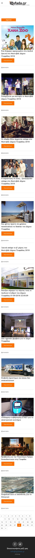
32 (2, 528)
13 (22, 519)
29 (23, 525)
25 (6, 525)
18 (10, 522)
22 (28, 522)
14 (26, 519)
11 (13, 519)
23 (32, 522)
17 (6, 522)
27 (15, 525)
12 (17, 519)
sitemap (17, 554)
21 (23, 522)
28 (19, 525)
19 (15, 522)
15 (30, 519)
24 (2, 525)
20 (19, 522)
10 (9, 519)
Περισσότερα (8, 60)
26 (10, 525)
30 (28, 525)
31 (32, 525)
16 (2, 522)
